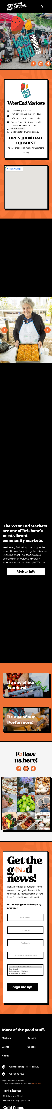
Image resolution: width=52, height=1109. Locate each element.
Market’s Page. (36, 1083)
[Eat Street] (25, 969)
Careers (31, 1038)
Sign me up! (22, 987)
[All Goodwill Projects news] (25, 967)
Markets (6, 1038)
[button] (47, 6)
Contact (32, 1046)
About (5, 1055)
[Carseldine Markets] (25, 973)
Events (5, 1046)
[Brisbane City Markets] (25, 971)
